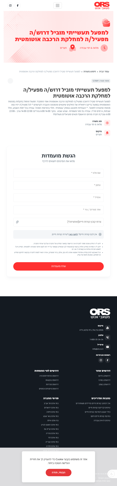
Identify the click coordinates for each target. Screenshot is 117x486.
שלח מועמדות (58, 266)
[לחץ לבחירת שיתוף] (10, 81)
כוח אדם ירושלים (51, 408)
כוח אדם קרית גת (51, 429)
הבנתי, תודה (58, 472)
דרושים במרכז (104, 380)
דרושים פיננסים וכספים (48, 389)
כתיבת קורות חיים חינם (100, 416)
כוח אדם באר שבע (50, 416)
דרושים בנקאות (52, 380)
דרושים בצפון (104, 384)
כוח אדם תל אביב (51, 403)
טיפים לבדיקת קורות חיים (99, 408)
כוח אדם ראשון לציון (49, 425)
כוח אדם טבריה (52, 442)
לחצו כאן (73, 234)
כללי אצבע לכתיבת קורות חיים (97, 412)
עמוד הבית (104, 71)
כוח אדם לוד (53, 437)
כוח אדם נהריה (52, 433)
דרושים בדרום (104, 376)
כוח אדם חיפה (52, 412)
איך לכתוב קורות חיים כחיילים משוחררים (93, 403)
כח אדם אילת (52, 420)
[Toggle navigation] (57, 5)
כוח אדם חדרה (52, 446)
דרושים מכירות (52, 384)
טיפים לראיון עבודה (102, 420)
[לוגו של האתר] (102, 5)
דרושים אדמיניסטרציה (48, 376)
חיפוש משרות (89, 71)
